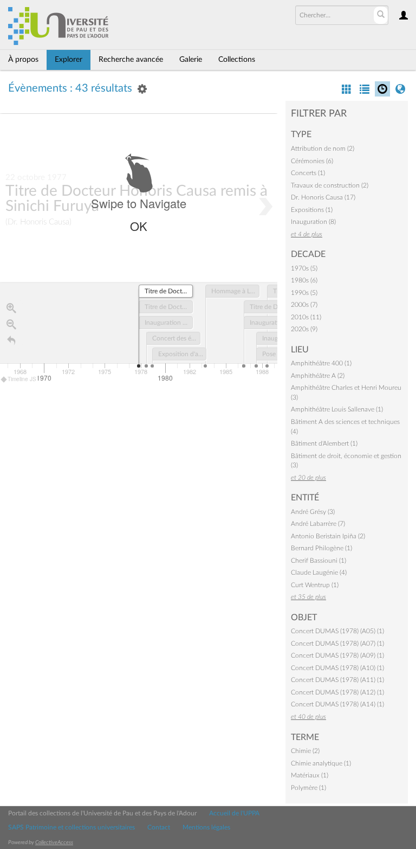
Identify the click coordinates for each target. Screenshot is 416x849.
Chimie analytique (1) (321, 763)
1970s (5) (304, 268)
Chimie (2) (305, 751)
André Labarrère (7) (318, 523)
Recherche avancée (131, 59)
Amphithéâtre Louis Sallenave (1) (337, 409)
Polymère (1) (308, 787)
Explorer (68, 59)
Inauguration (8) (313, 221)
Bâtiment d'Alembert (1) (324, 443)
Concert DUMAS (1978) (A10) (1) (337, 668)
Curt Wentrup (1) (315, 585)
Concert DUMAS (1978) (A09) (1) (337, 655)
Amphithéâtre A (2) (317, 375)
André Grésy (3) (313, 512)
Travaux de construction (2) (329, 185)
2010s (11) (306, 317)
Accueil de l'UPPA (234, 813)
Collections (236, 59)
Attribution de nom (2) (322, 148)
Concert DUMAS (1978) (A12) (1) (337, 692)
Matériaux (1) (309, 775)
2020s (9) (304, 329)
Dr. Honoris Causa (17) (323, 197)
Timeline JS (22, 379)
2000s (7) (304, 304)
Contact (158, 827)
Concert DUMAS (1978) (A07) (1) (337, 643)
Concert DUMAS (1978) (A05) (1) (337, 631)
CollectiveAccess (54, 842)
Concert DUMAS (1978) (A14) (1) (337, 704)
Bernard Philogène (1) (321, 548)
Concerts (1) (308, 173)
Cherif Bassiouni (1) (318, 560)
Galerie (190, 59)
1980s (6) (304, 280)
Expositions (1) (312, 210)
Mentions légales (206, 827)
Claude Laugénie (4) (319, 572)
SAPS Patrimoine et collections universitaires (71, 827)
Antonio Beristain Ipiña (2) (328, 536)
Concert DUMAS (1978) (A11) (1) (337, 680)
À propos (23, 59)
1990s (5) (304, 293)
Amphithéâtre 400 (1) (321, 363)
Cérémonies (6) (312, 161)
